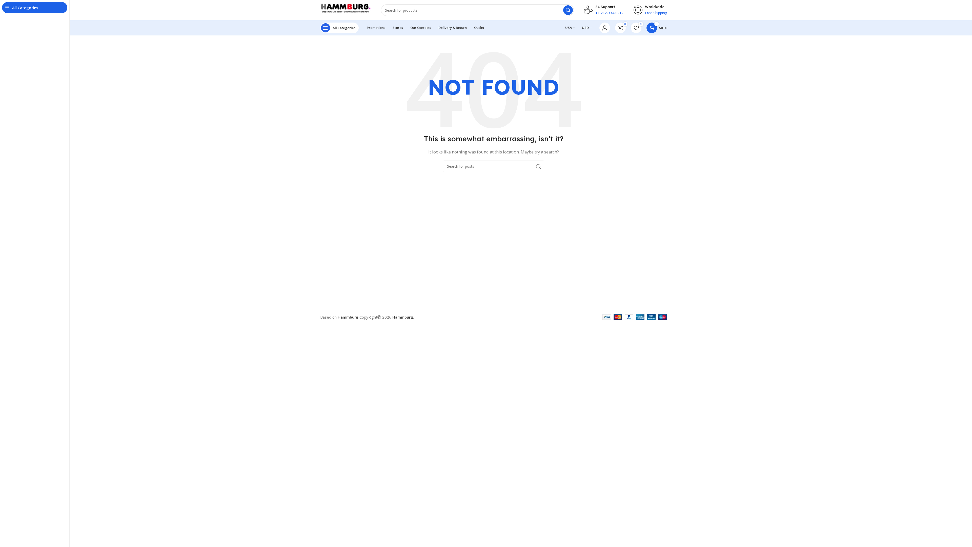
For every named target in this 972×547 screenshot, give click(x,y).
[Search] (568, 10)
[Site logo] (345, 9)
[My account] (605, 28)
